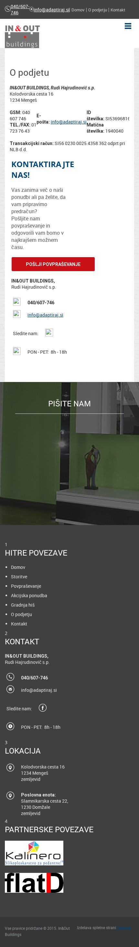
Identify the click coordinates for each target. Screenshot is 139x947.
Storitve (19, 576)
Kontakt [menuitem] (118, 10)
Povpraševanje (26, 586)
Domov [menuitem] (78, 10)
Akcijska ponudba (29, 595)
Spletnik (124, 927)
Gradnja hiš (23, 605)
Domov (18, 567)
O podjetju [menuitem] (97, 10)
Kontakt (19, 624)
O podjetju (21, 614)
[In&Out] (22, 36)
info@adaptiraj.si (52, 10)
